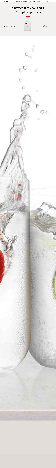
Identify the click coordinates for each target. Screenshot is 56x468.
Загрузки (44, 25)
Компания (27, 1)
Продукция (17, 1)
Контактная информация (36, 1)
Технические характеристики (48, 24)
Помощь (31, 1)
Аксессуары (44, 26)
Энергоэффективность (22, 1)
